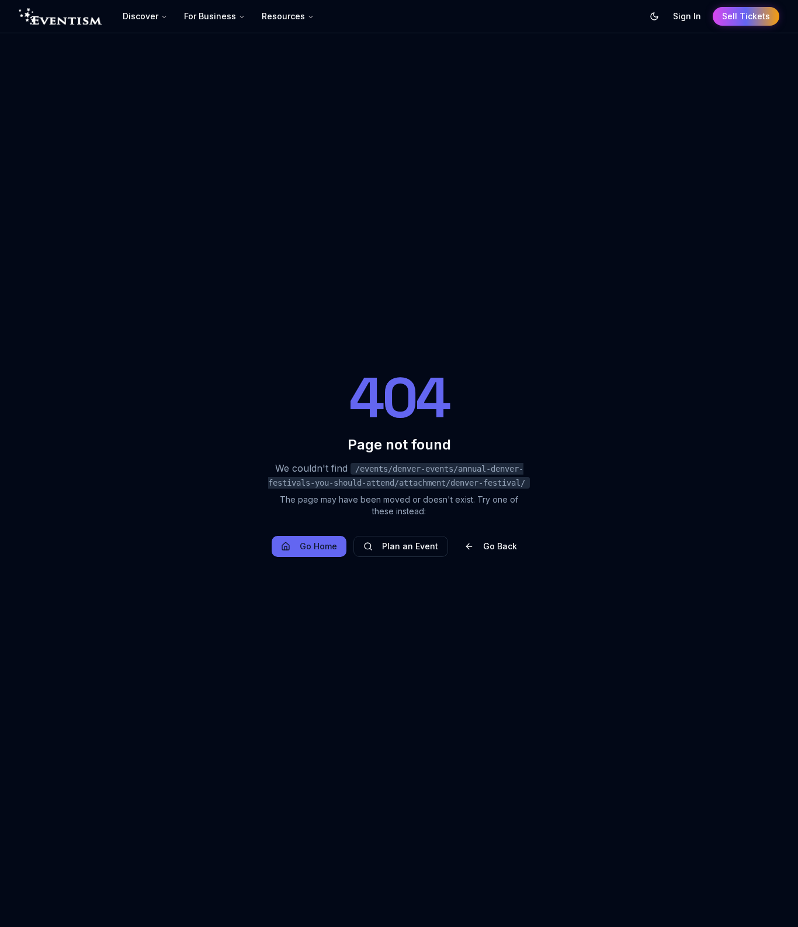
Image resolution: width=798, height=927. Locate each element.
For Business (210, 16)
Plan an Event (410, 546)
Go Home (318, 546)
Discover (140, 16)
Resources (283, 16)
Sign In (687, 16)
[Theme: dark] (654, 16)
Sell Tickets (746, 16)
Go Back (500, 546)
